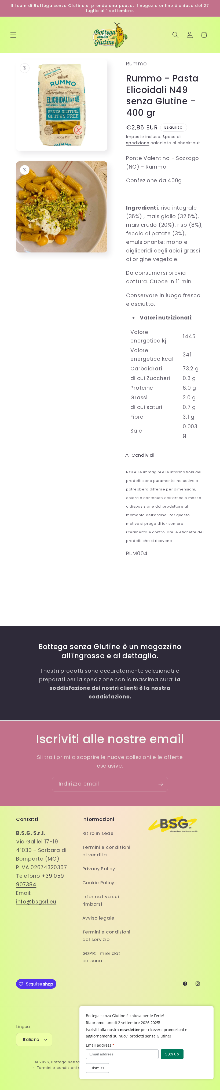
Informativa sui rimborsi (100, 900)
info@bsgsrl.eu (36, 901)
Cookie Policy (98, 882)
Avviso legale (98, 918)
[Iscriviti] (160, 784)
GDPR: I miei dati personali (102, 957)
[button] (13, 35)
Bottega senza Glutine (73, 1062)
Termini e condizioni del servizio (106, 936)
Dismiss (97, 1067)
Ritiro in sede (98, 833)
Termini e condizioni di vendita (106, 851)
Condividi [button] (142, 455)
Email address (100, 1045)
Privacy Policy (98, 868)
